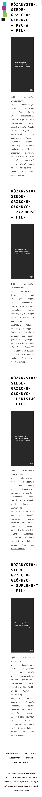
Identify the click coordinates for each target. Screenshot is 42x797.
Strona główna (12, 753)
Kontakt (29, 758)
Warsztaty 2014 (15, 758)
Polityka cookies (21, 762)
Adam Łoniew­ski (18, 175)
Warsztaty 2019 (29, 753)
